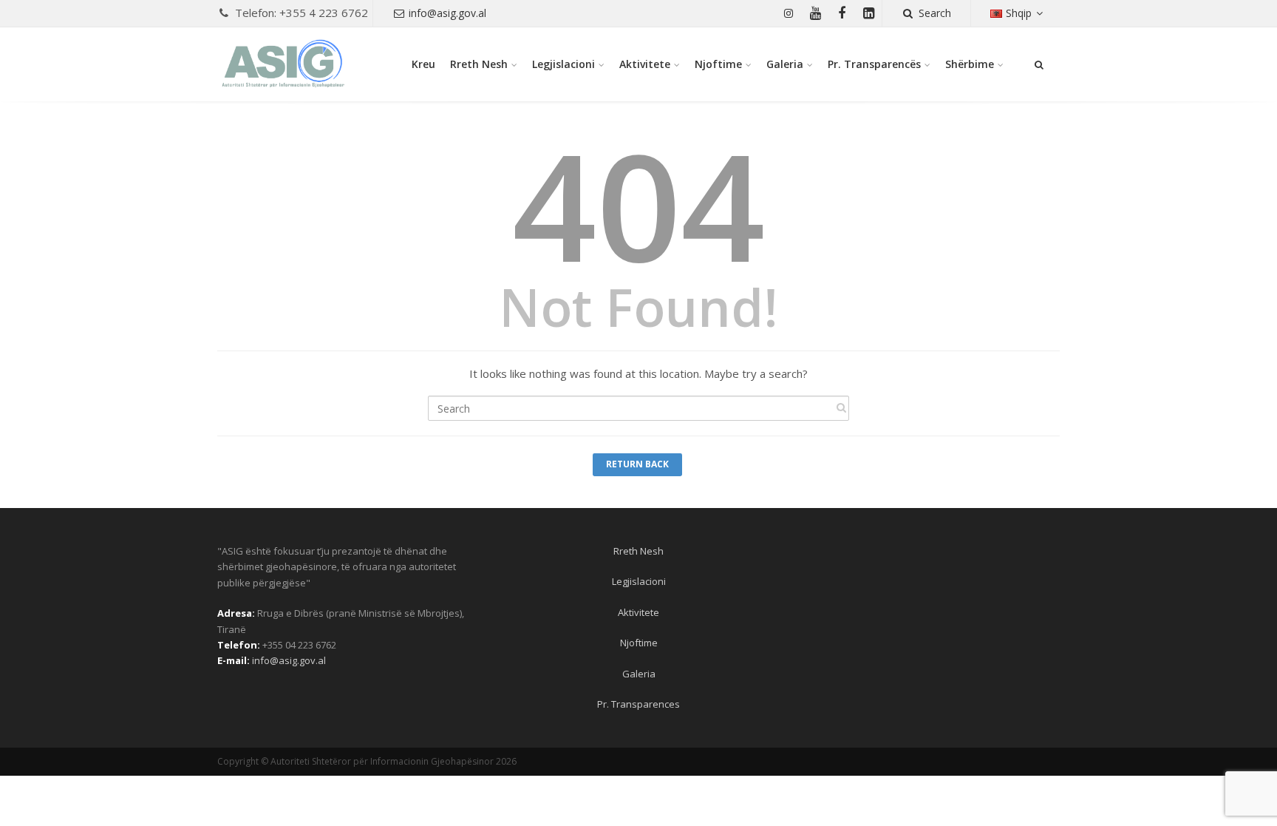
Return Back (637, 464)
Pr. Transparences (638, 704)
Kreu (423, 64)
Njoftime (718, 64)
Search (935, 13)
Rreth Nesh (479, 64)
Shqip (1019, 13)
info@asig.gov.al (447, 13)
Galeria (784, 64)
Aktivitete (644, 64)
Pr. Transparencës (874, 64)
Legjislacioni (563, 64)
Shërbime (969, 64)
